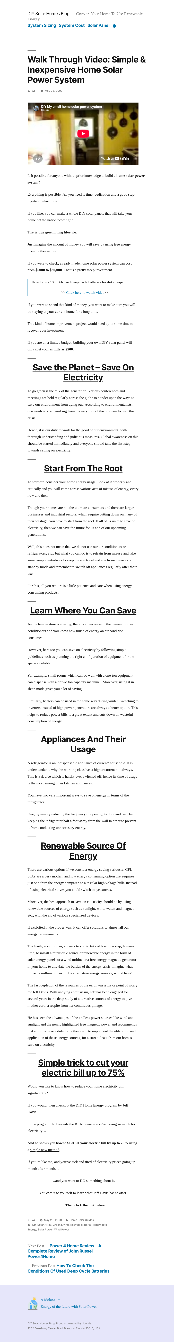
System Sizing (42, 25)
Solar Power (45, 1229)
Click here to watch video (85, 292)
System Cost (72, 25)
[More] (114, 26)
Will (34, 90)
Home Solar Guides (82, 1220)
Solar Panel (99, 25)
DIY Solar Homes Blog (48, 13)
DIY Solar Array (41, 1224)
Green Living (61, 1224)
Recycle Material (80, 1224)
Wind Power (61, 1229)
